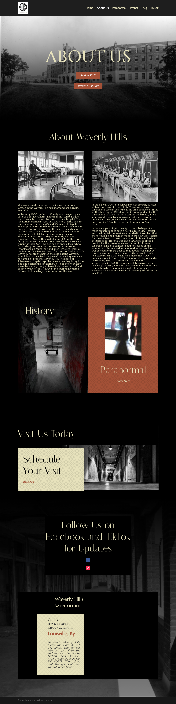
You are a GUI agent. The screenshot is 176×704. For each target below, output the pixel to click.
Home (89, 8)
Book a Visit (88, 75)
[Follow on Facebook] (88, 560)
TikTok (154, 8)
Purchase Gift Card (88, 86)
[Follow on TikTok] (88, 568)
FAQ (144, 8)
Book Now (28, 481)
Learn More (123, 381)
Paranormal (119, 8)
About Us (103, 8)
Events (134, 8)
